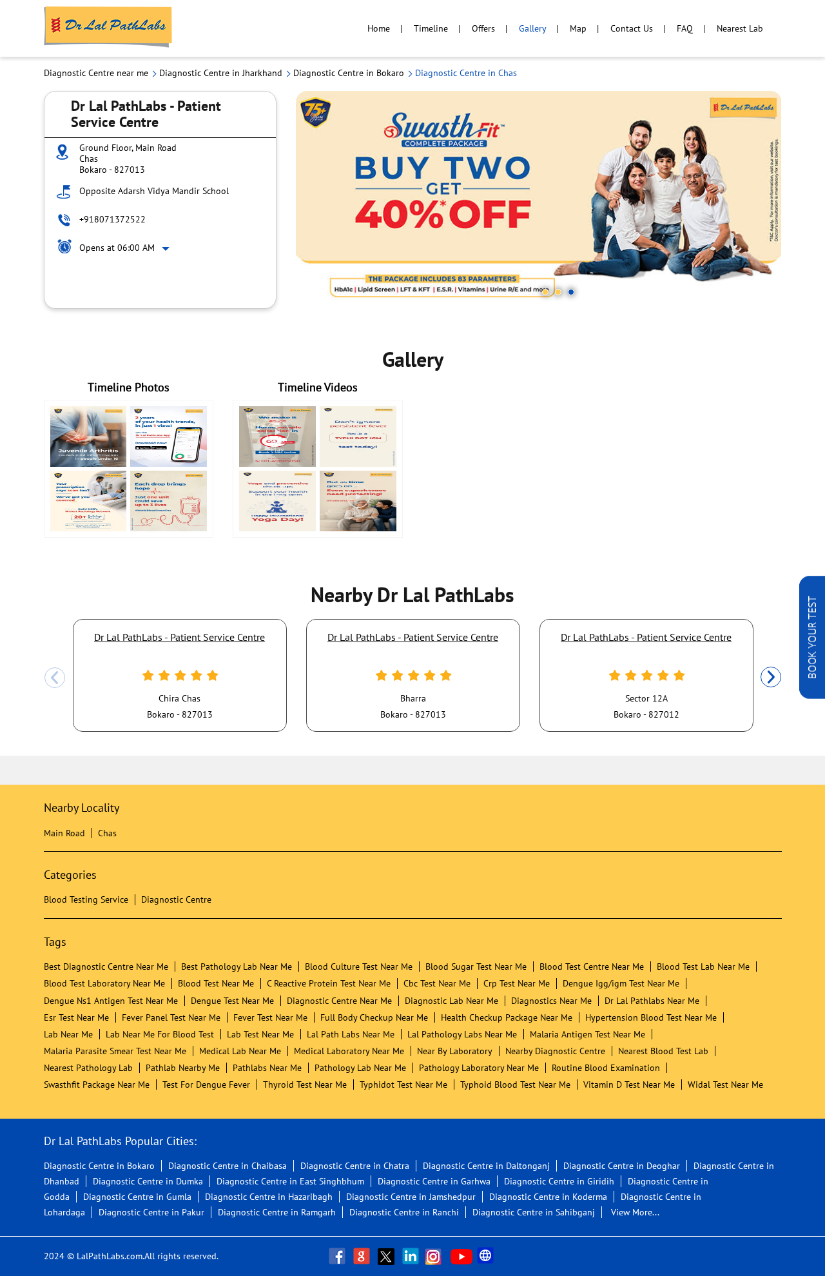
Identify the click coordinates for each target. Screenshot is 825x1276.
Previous (55, 678)
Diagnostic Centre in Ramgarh (277, 1212)
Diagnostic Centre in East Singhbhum (290, 1181)
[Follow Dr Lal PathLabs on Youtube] (461, 1256)
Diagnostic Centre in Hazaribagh (269, 1196)
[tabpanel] (539, 199)
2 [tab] (558, 292)
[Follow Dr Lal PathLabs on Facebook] (338, 1256)
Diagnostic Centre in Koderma (548, 1196)
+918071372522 (112, 219)
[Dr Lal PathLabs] (108, 28)
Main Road (64, 833)
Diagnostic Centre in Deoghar (621, 1166)
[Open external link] (812, 695)
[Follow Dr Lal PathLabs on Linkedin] (412, 1256)
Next (771, 678)
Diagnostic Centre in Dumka (148, 1181)
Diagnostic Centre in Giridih (559, 1181)
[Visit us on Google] (363, 1256)
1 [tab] (545, 292)
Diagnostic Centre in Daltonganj (486, 1166)
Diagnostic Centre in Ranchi (404, 1212)
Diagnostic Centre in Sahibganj (533, 1212)
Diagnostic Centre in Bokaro (99, 1166)
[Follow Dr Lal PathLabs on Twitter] (387, 1256)
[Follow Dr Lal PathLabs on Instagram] (436, 1256)
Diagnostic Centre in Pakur (151, 1212)
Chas (107, 833)
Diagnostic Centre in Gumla (137, 1196)
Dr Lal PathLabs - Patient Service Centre (179, 637)
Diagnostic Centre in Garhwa (434, 1181)
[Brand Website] (487, 1256)
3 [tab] (571, 292)
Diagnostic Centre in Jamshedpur (411, 1196)
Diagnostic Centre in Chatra (354, 1166)
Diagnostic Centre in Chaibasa (227, 1166)
